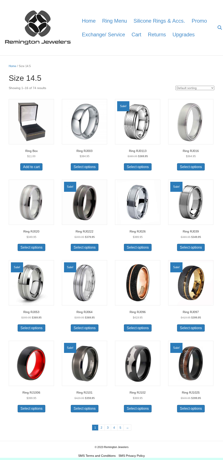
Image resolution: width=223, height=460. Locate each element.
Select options (85, 167)
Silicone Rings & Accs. (159, 21)
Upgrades (183, 34)
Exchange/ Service (103, 34)
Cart (136, 34)
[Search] (217, 28)
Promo (199, 21)
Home (89, 21)
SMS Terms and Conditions (97, 455)
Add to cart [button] (31, 167)
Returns (157, 34)
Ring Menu (114, 21)
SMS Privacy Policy (131, 455)
